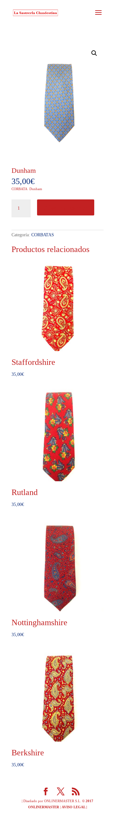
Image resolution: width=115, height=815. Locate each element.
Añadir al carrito (65, 207)
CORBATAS (42, 234)
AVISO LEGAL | (74, 807)
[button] (94, 53)
